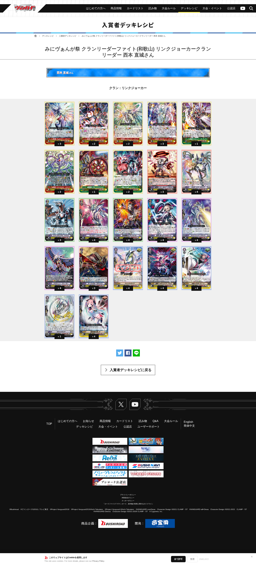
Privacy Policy (98, 561)
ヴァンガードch (242, 8)
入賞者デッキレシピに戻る (131, 370)
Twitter (121, 404)
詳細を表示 (204, 559)
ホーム (35, 35)
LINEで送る (136, 352)
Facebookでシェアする (128, 352)
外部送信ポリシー (128, 498)
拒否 (192, 559)
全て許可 (178, 559)
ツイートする (119, 352)
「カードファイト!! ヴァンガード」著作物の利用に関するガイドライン (128, 504)
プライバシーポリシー (128, 495)
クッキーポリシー (128, 501)
